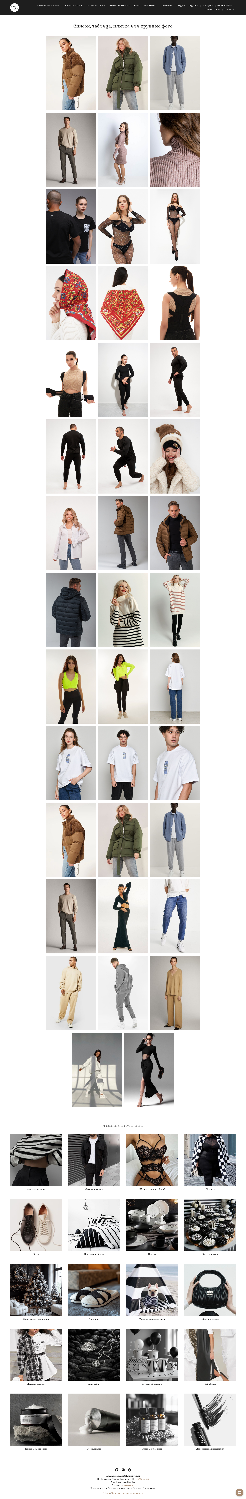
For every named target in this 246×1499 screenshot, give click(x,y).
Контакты (229, 9)
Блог (218, 9)
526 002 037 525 (142, 1479)
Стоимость (166, 6)
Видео (137, 6)
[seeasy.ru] (14, 7)
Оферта (106, 1493)
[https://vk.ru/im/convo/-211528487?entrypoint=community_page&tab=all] (123, 1470)
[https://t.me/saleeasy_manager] (129, 1470)
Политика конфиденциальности (127, 1493)
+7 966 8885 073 (128, 1485)
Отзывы (208, 9)
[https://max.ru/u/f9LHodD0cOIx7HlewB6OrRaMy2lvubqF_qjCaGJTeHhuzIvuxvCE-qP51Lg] (116, 1470)
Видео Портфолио (74, 6)
